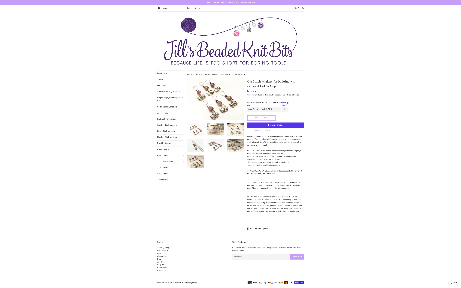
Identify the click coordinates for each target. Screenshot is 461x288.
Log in (189, 8)
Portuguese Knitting (165, 149)
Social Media (162, 268)
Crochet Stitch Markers (167, 125)
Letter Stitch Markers (166, 131)
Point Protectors (164, 143)
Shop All (160, 80)
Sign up (197, 8)
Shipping (250, 95)
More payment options (261, 130)
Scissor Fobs (162, 174)
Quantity (284, 105)
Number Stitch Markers (167, 137)
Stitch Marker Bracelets (167, 107)
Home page (162, 73)
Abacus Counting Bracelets (169, 92)
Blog (159, 259)
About (159, 262)
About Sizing (162, 256)
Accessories (170, 113)
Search (160, 253)
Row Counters (170, 156)
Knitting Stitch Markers (170, 119)
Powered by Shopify (190, 283)
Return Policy (162, 250)
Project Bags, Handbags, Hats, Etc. (170, 99)
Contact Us (161, 271)
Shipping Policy (163, 247)
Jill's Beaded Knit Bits (176, 283)
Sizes (249, 105)
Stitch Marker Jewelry (170, 162)
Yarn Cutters (162, 168)
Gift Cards (161, 86)
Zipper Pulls (162, 180)
